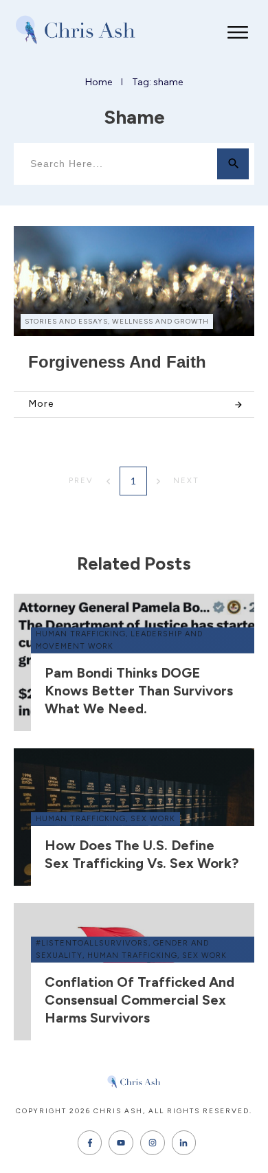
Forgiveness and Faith (117, 362)
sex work (153, 818)
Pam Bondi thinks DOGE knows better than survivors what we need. (139, 690)
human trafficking (81, 633)
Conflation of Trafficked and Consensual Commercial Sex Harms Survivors (139, 1000)
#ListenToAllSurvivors (92, 943)
